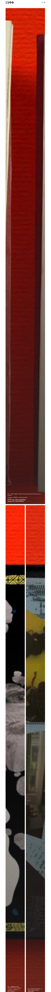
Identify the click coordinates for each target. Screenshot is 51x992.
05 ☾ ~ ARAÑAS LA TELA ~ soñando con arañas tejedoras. (14, 987)
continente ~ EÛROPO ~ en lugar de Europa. (17, 497)
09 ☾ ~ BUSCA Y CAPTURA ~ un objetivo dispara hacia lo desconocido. (35, 990)
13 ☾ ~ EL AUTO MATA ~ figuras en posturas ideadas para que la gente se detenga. (24, 494)
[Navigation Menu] (44, 2)
